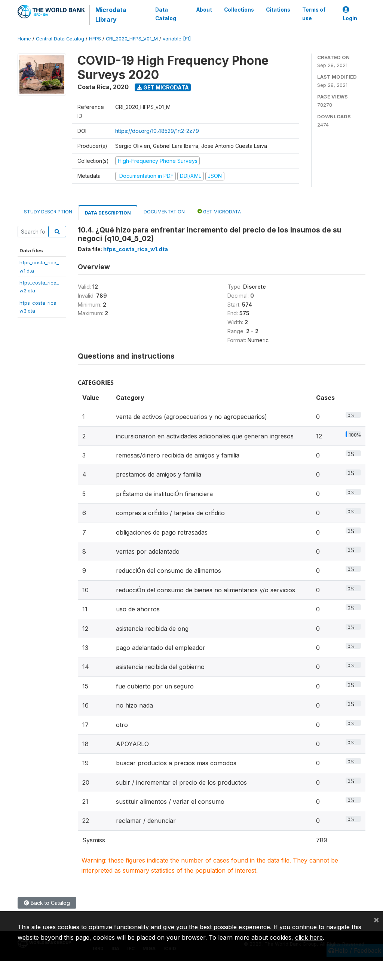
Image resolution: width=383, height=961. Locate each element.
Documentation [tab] (164, 212)
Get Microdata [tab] (221, 212)
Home (24, 39)
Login (350, 18)
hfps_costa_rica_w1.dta (135, 249)
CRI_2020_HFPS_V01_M (132, 39)
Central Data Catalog (60, 39)
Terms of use (313, 14)
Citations (278, 10)
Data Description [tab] (108, 213)
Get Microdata (165, 87)
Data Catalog (165, 14)
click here (309, 937)
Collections (239, 10)
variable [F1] (177, 39)
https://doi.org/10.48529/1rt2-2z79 (157, 131)
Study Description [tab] (48, 212)
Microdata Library (110, 14)
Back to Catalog (49, 903)
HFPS (95, 39)
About (204, 10)
